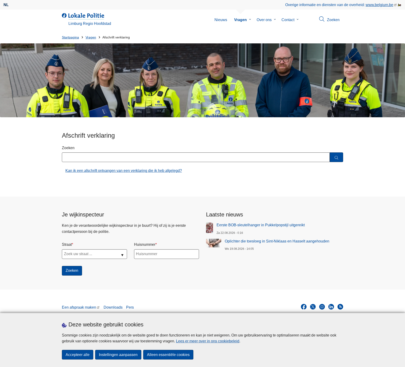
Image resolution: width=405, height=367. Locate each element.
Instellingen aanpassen (118, 355)
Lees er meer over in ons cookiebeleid (207, 341)
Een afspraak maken (79, 307)
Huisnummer (144, 244)
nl (6, 5)
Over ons (264, 20)
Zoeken (68, 148)
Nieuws (220, 20)
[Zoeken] (336, 157)
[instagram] (322, 307)
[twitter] (313, 307)
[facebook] (304, 307)
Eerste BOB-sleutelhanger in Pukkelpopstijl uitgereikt (261, 225)
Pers (130, 307)
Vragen (240, 20)
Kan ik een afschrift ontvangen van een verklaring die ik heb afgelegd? (123, 171)
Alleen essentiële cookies (168, 355)
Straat (67, 244)
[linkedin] (331, 307)
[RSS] (340, 307)
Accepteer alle (78, 355)
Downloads (113, 307)
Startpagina (70, 37)
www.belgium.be (379, 5)
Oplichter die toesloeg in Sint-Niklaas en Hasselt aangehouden (277, 241)
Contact (287, 20)
